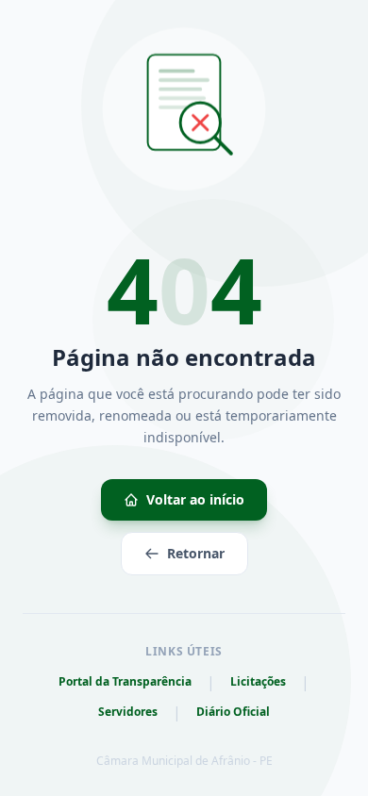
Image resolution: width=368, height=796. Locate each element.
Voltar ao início (195, 499)
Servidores (128, 712)
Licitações (258, 681)
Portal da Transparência (125, 681)
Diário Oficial (233, 712)
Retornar (196, 553)
